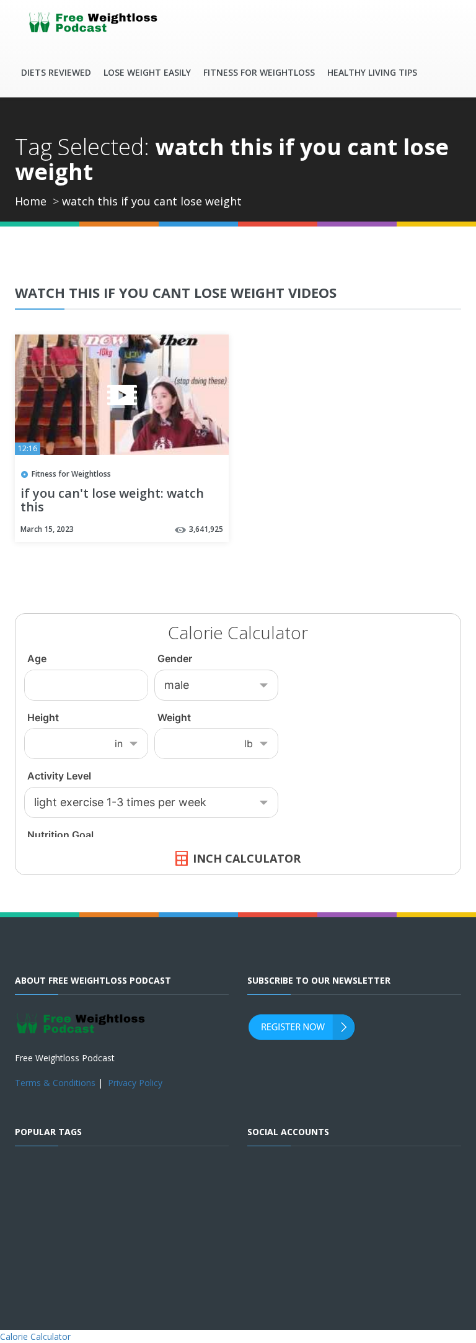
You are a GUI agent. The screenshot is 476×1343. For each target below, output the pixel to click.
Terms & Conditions (55, 1083)
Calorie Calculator (35, 1336)
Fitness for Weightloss (259, 72)
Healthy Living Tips (372, 72)
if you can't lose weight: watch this (112, 501)
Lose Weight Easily (147, 72)
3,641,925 (206, 529)
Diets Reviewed (56, 72)
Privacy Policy (135, 1083)
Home (30, 201)
